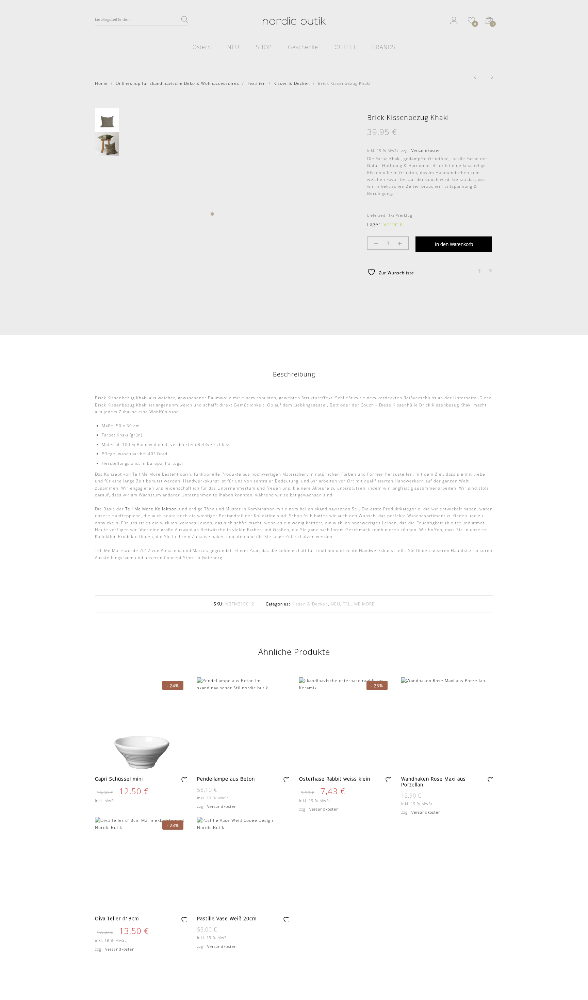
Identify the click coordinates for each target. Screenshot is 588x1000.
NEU (233, 47)
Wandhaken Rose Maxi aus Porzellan (433, 781)
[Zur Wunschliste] (184, 779)
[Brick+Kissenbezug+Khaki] (491, 271)
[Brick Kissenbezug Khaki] (479, 271)
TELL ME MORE (359, 604)
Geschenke (303, 47)
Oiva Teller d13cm (117, 918)
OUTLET (345, 47)
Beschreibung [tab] (294, 374)
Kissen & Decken (310, 604)
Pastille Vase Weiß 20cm (227, 918)
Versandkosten (426, 150)
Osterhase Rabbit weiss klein (334, 778)
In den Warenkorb (454, 244)
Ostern (202, 47)
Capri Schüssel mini (119, 778)
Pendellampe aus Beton (226, 778)
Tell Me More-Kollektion (151, 509)
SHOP (264, 47)
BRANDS (383, 47)
